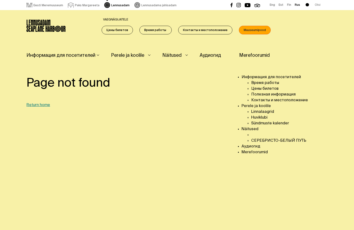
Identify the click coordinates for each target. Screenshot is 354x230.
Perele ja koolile (127, 55)
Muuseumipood (255, 30)
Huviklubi (259, 118)
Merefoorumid (254, 55)
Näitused (172, 55)
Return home (38, 105)
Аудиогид (210, 55)
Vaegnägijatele (115, 19)
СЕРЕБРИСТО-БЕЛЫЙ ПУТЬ (278, 141)
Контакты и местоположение (205, 30)
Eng (272, 5)
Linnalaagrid (262, 112)
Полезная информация (273, 94)
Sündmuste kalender (270, 123)
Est (281, 5)
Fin (289, 5)
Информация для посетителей (60, 55)
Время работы (155, 30)
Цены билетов (117, 30)
